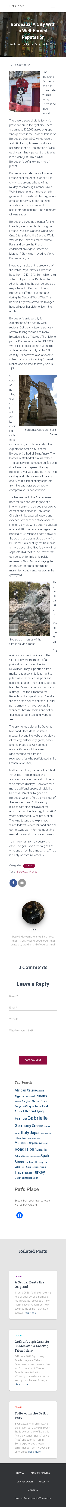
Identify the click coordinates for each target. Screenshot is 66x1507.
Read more (30, 1312)
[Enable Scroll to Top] (59, 1500)
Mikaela (27, 1138)
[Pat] (33, 912)
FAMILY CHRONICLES (40, 1473)
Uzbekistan (32, 1177)
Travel (29, 866)
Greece (37, 1126)
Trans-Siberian (27, 1167)
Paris (38, 1143)
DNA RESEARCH (25, 1482)
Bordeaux (22, 871)
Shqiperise (35, 1156)
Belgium (26, 1101)
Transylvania (40, 1167)
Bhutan (36, 1101)
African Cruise (26, 1090)
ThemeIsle (45, 1498)
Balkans (40, 1096)
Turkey (39, 1172)
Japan (35, 1133)
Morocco (22, 1143)
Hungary (48, 1126)
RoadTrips (24, 1149)
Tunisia (28, 1172)
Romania (41, 1149)
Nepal (32, 1143)
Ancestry (44, 1482)
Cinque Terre (33, 1106)
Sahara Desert (22, 1156)
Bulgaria (20, 1106)
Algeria (19, 1096)
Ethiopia (29, 1111)
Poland (44, 1143)
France (33, 871)
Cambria (33, 1490)
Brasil (44, 1101)
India (17, 1133)
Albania (40, 1091)
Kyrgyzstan (46, 1133)
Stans (19, 1162)
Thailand (29, 1162)
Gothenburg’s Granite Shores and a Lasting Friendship (32, 1345)
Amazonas (29, 1097)
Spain (45, 1155)
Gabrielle (37, 1118)
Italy (25, 1132)
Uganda (20, 1177)
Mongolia (36, 1138)
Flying (39, 1111)
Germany (23, 1125)
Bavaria (18, 1101)
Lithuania (19, 1138)
